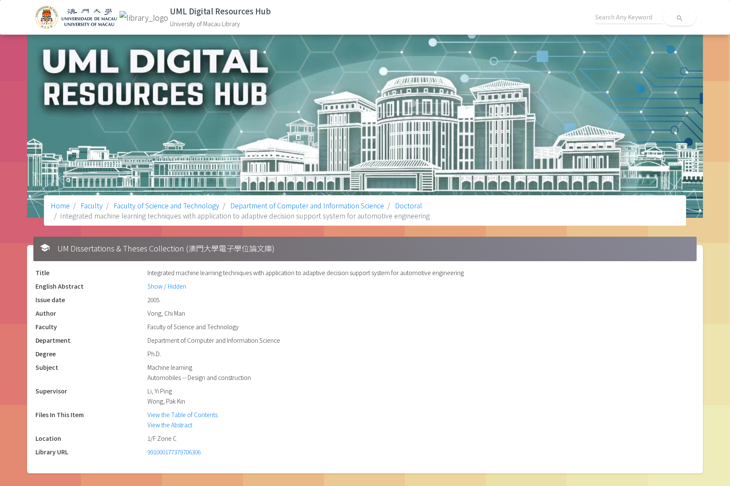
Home (60, 205)
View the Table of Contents (182, 414)
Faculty (91, 205)
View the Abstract (169, 424)
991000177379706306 (174, 452)
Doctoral (407, 205)
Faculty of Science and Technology (165, 205)
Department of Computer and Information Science (306, 205)
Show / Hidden (166, 286)
